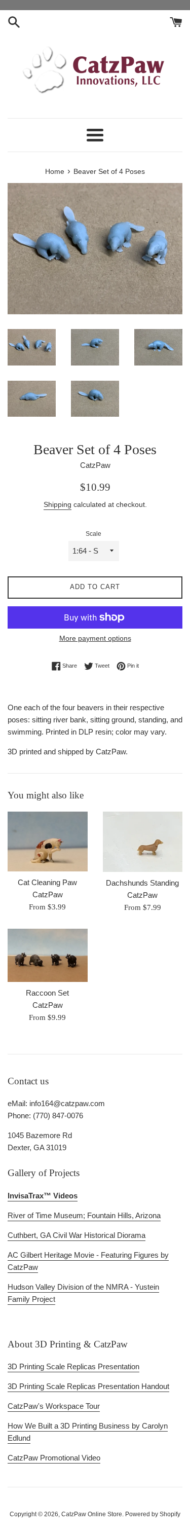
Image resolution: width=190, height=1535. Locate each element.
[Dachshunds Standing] (143, 841)
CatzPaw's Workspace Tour (54, 1406)
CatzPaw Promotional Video (54, 1457)
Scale (93, 533)
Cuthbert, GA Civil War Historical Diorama (76, 1235)
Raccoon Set (47, 993)
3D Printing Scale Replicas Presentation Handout (88, 1386)
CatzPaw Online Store (91, 1514)
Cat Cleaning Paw (47, 882)
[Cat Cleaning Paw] (48, 841)
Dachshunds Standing (142, 883)
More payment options (95, 638)
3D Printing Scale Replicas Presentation (73, 1366)
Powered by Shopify (152, 1514)
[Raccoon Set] (48, 955)
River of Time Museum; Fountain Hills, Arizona (84, 1215)
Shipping (57, 504)
